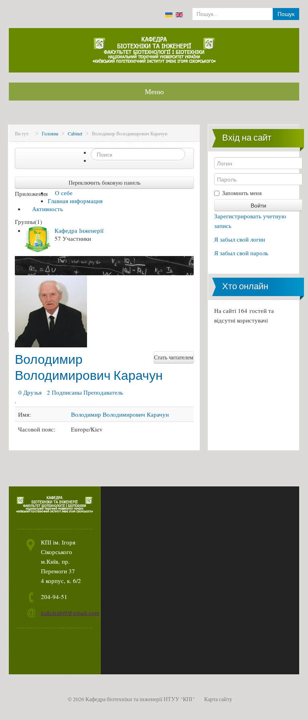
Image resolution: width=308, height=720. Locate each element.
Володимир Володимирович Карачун (89, 367)
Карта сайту (218, 699)
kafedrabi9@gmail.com (70, 613)
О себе (63, 193)
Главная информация (75, 201)
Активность (46, 209)
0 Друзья (29, 392)
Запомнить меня (241, 193)
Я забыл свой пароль (241, 253)
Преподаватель (103, 392)
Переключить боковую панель (104, 182)
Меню (154, 91)
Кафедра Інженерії (79, 230)
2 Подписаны (63, 392)
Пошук (286, 14)
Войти (258, 205)
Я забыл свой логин (239, 239)
